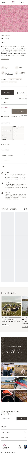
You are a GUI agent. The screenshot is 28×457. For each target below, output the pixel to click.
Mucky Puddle (12, 452)
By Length (7, 92)
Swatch (21, 92)
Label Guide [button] (23, 98)
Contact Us (23, 115)
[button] (4, 2)
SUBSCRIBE (22, 418)
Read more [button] (5, 58)
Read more (5, 324)
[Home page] (13, 3)
